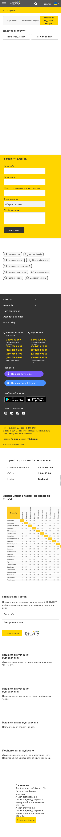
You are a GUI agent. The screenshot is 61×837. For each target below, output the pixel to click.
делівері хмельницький (19, 266)
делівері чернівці (38, 277)
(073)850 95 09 (39, 349)
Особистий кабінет (13, 316)
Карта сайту (9, 322)
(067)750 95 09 (39, 357)
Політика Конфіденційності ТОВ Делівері (20, 439)
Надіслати (14, 230)
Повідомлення (11, 210)
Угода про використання (13, 444)
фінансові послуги (40, 260)
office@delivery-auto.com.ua (20, 434)
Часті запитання (11, 310)
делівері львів (35, 254)
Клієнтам (7, 299)
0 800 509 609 (13, 339)
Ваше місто (10, 176)
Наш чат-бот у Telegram (23, 382)
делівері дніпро (16, 260)
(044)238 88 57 (14, 346)
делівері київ (14, 254)
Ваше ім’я (9, 165)
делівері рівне (15, 277)
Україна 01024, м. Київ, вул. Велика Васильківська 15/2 (26, 431)
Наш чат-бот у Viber (21, 373)
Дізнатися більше (26, 819)
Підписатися (12, 632)
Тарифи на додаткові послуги (49, 20)
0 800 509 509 (38, 339)
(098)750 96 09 (14, 357)
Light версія (12, 20)
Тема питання (11, 199)
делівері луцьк (42, 271)
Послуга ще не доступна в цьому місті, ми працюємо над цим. (30, 802)
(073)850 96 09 (14, 349)
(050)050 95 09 (14, 353)
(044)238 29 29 (39, 346)
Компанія (8, 305)
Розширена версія (30, 20)
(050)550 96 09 (39, 353)
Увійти (47, 3)
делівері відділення (17, 271)
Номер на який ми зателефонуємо (22, 188)
